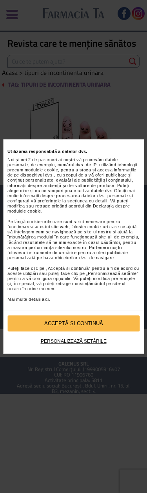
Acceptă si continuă (73, 323)
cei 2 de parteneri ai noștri (48, 159)
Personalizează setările (74, 341)
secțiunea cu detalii (87, 200)
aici (45, 299)
